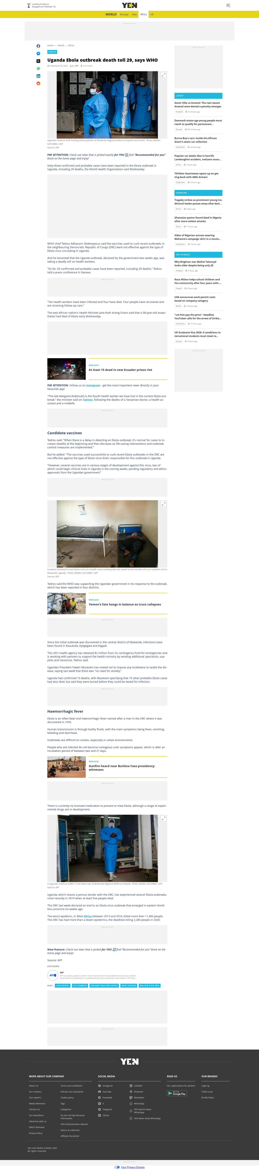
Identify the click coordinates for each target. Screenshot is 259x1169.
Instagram (93, 385)
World (111, 14)
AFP (76, 66)
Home (50, 45)
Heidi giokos (129, 985)
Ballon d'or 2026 (149, 985)
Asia (134, 14)
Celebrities (180, 147)
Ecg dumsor (80, 985)
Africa (143, 14)
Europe (124, 14)
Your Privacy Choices (133, 1167)
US (151, 14)
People (179, 288)
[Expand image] (164, 75)
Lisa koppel (62, 985)
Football (179, 111)
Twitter (88, 399)
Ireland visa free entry (104, 985)
